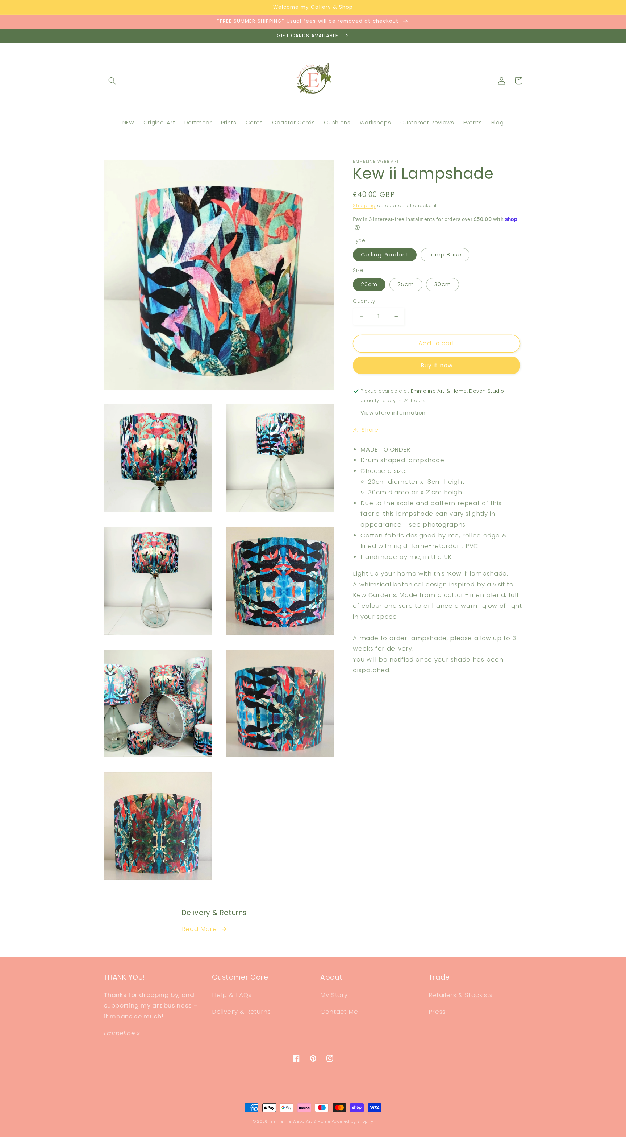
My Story (334, 994)
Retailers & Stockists (461, 994)
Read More (199, 928)
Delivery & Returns (241, 1011)
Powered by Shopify (352, 1121)
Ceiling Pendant (385, 254)
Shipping (364, 205)
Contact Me (339, 1011)
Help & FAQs (231, 994)
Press (437, 1011)
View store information (393, 412)
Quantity (364, 301)
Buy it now (437, 365)
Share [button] (370, 429)
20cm (369, 284)
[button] (112, 80)
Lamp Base (445, 254)
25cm (405, 284)
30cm (442, 284)
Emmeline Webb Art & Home (300, 1121)
